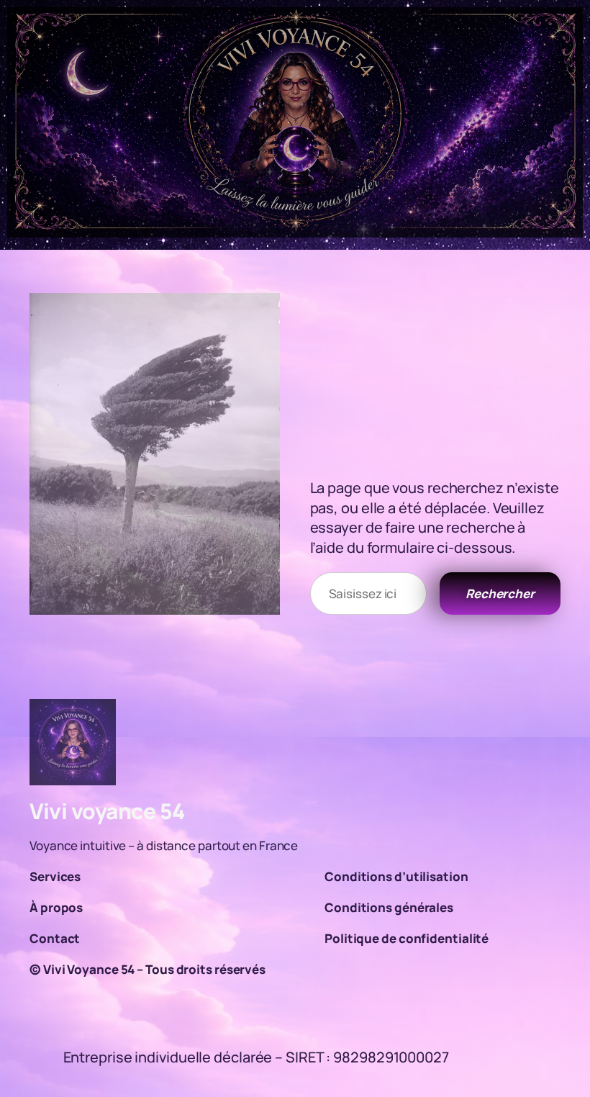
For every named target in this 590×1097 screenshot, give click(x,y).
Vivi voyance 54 (107, 811)
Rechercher (500, 593)
